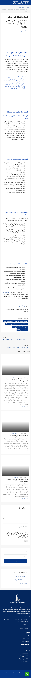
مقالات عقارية (25, 653)
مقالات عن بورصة (24, 656)
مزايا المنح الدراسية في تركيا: (18, 88)
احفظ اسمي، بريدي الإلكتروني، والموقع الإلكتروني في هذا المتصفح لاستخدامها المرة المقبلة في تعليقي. (16, 535)
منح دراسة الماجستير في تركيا (20, 327)
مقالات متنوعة (21, 7)
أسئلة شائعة (26, 638)
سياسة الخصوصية (25, 641)
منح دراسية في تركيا (22, 329)
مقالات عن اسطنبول (24, 659)
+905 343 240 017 (23, 625)
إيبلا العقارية (6, 292)
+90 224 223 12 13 (22, 580)
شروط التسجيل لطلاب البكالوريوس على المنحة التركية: (14, 81)
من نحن (27, 635)
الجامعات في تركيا (8, 321)
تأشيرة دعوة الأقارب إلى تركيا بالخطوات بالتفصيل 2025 (17, 480)
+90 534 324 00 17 (22, 576)
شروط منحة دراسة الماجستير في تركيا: (14, 84)
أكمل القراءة (25, 407)
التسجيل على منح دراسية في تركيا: (17, 78)
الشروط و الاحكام (25, 644)
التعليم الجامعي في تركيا (21, 321)
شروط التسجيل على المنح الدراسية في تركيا (16, 324)
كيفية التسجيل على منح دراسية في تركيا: (15, 86)
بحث (16, 561)
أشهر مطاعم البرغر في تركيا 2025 (19, 435)
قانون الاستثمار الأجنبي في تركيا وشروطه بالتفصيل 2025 (17, 380)
